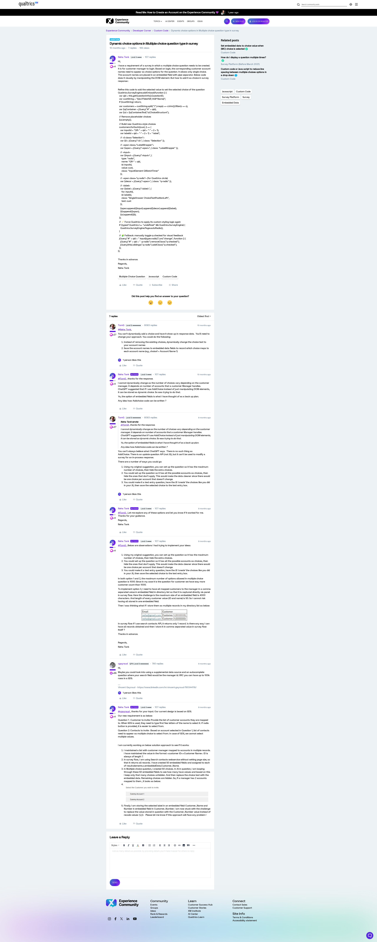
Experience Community (118, 30)
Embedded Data (230, 102)
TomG (121, 325)
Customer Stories (197, 908)
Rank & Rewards (158, 914)
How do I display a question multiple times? (243, 57)
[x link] (121, 919)
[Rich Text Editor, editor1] (160, 863)
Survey (246, 97)
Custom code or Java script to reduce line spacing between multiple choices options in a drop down (244, 72)
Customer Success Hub (200, 904)
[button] (238, 21)
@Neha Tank (124, 329)
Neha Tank (123, 57)
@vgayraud (124, 711)
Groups (191, 21)
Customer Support (242, 908)
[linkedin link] (128, 919)
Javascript (154, 276)
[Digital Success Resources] (356, 4)
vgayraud (123, 663)
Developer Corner (142, 30)
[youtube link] (135, 919)
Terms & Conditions (243, 917)
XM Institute (194, 911)
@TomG (122, 378)
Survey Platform (230, 97)
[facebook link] (115, 919)
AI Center (169, 21)
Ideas (200, 21)
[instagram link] (109, 919)
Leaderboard (157, 917)
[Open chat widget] (369, 935)
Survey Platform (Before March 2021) (240, 64)
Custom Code (161, 30)
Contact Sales (240, 904)
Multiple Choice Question (132, 276)
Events (180, 21)
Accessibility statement (245, 920)
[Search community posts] (298, 4)
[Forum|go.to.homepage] (117, 21)
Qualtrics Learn (196, 917)
